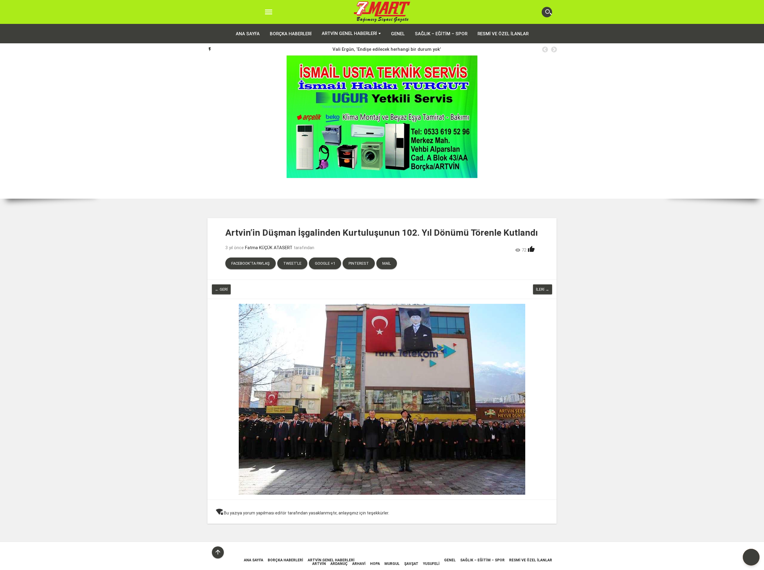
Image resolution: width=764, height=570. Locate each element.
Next (755, 127)
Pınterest (359, 263)
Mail (386, 263)
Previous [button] (545, 50)
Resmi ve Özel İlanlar (503, 33)
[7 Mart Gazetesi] (382, 11)
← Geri (221, 289)
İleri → (542, 289)
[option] (387, 49)
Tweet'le (292, 263)
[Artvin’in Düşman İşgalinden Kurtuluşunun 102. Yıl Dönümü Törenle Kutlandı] (382, 399)
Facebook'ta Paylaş (250, 263)
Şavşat (411, 564)
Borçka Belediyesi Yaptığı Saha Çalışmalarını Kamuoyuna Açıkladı (386, 49)
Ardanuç (339, 564)
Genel (398, 33)
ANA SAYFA (248, 33)
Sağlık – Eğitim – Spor (441, 33)
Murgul (392, 564)
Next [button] (554, 50)
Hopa (375, 564)
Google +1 (325, 263)
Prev (9, 127)
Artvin (319, 564)
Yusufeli (431, 564)
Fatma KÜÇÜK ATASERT (268, 247)
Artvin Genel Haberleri (349, 33)
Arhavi (359, 564)
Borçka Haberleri (291, 33)
